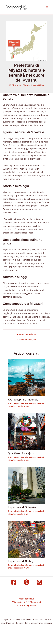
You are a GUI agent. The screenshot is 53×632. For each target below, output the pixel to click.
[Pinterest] (26, 582)
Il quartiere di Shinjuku (22, 507)
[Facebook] (14, 582)
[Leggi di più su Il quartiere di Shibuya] (26, 539)
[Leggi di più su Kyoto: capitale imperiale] (26, 377)
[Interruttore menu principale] (47, 7)
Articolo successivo (26, 340)
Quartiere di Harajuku (21, 453)
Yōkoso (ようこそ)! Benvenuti (26, 602)
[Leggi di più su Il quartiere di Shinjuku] (26, 485)
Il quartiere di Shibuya (21, 561)
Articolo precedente (26, 334)
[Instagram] (39, 582)
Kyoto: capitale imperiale (23, 399)
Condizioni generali (26, 605)
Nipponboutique (26, 598)
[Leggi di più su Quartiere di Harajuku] (26, 431)
